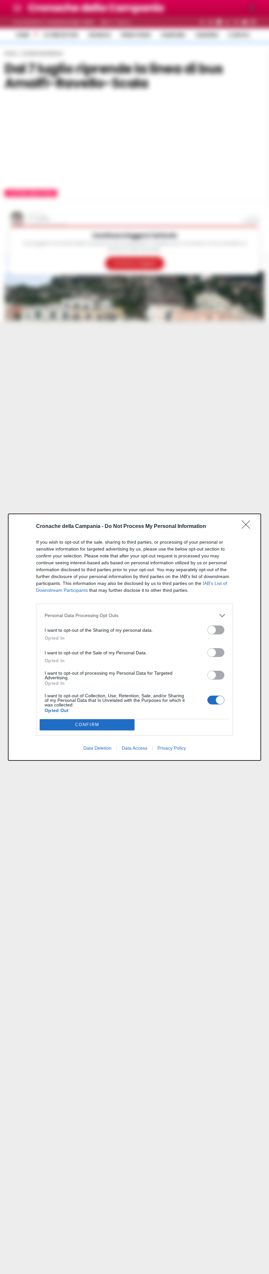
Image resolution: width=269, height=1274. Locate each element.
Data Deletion (97, 748)
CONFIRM (87, 724)
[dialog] (134, 637)
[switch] (215, 630)
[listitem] (134, 615)
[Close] (248, 526)
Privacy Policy (171, 748)
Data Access (134, 748)
